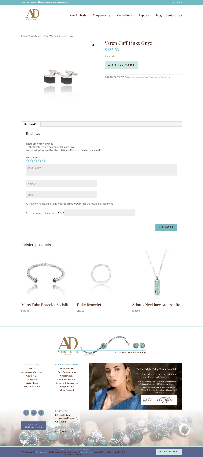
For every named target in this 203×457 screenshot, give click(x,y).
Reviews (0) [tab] (30, 124)
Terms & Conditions (80, 449)
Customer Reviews (66, 379)
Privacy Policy (64, 449)
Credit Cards (66, 376)
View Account (67, 390)
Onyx (45, 36)
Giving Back (32, 383)
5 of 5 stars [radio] (43, 161)
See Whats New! (169, 452)
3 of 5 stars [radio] (35, 161)
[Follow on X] (34, 413)
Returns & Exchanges (67, 383)
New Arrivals (77, 15)
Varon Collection (162, 77)
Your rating (33, 157)
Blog (159, 15)
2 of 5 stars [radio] (31, 161)
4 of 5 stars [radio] (39, 161)
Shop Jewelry (101, 15)
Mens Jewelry (142, 77)
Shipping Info (67, 386)
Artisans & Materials (31, 372)
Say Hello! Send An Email (34, 425)
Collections (124, 15)
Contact (171, 15)
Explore (144, 15)
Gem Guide (32, 379)
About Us (31, 368)
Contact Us (31, 376)
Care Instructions (67, 372)
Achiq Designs (86, 452)
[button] (93, 45)
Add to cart (121, 65)
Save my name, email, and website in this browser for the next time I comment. (71, 203)
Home (24, 36)
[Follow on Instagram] (41, 413)
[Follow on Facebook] (26, 413)
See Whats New (32, 386)
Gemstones (35, 36)
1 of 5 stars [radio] (27, 161)
